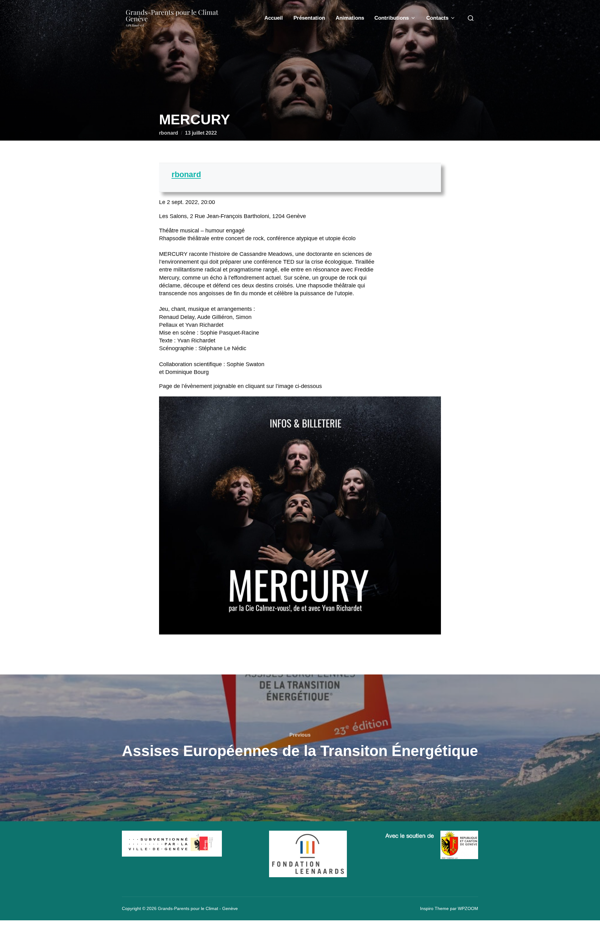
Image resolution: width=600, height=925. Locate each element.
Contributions (391, 18)
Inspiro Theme (434, 908)
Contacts (437, 18)
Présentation (309, 18)
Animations (350, 18)
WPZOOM (468, 908)
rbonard (168, 133)
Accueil (273, 18)
